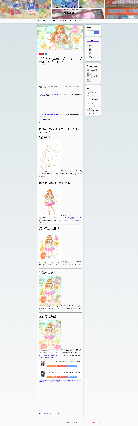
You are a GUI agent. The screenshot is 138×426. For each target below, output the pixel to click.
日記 (90, 52)
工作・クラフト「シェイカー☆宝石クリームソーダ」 (94, 70)
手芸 (90, 50)
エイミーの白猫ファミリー (92, 96)
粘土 (96, 111)
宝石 (92, 110)
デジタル (49, 413)
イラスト (41, 54)
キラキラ (90, 99)
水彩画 (97, 110)
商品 (90, 48)
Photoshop (45, 413)
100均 (88, 92)
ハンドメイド (91, 106)
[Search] (96, 32)
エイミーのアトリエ (69, 6)
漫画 (90, 54)
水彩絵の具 (88, 111)
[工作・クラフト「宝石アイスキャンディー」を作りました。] (88, 73)
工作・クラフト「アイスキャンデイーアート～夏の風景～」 (94, 76)
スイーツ (89, 101)
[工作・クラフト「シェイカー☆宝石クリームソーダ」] (88, 70)
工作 (90, 49)
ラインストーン (89, 108)
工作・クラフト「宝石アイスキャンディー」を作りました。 (94, 73)
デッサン (91, 46)
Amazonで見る (51, 365)
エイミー (88, 93)
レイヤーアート (94, 108)
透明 (93, 113)
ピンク (52, 413)
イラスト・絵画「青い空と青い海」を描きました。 (51, 380)
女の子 (55, 413)
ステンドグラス (91, 103)
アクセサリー (95, 92)
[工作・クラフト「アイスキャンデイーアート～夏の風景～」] (88, 76)
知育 (90, 56)
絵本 (90, 58)
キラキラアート (96, 99)
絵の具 (88, 113)
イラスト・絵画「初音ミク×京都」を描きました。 (57, 381)
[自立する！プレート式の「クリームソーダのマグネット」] (88, 80)
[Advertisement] (60, 76)
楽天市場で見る (62, 365)
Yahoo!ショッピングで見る (72, 365)
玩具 (92, 111)
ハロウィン (95, 104)
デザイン (91, 45)
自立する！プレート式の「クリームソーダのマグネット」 (94, 80)
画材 (94, 111)
